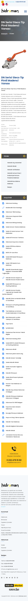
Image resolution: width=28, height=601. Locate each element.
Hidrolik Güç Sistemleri (14, 163)
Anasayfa (4, 34)
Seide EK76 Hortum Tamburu (15, 238)
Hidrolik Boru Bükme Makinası (13, 182)
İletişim (9, 187)
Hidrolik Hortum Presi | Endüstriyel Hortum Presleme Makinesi (14, 175)
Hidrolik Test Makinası (13, 422)
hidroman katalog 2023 (13, 339)
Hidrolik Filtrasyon (11, 373)
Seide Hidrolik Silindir (12, 362)
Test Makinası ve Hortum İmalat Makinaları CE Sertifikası (15, 312)
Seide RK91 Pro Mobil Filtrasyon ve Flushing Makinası (15, 344)
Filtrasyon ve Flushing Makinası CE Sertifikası (15, 306)
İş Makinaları (10, 328)
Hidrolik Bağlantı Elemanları (14, 426)
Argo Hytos (9, 324)
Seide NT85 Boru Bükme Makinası (13, 247)
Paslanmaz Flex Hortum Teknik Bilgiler (15, 333)
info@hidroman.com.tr (14, 462)
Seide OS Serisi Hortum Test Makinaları (14, 232)
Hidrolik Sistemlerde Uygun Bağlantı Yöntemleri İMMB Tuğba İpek (12, 271)
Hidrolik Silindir (11, 166)
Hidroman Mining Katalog (14, 223)
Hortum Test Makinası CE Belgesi (14, 384)
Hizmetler (3, 548)
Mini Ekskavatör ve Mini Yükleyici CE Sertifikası (13, 318)
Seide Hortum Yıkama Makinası (15, 227)
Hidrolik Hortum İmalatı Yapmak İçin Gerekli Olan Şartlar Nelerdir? (12, 292)
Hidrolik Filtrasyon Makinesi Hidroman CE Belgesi (14, 397)
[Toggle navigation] (25, 11)
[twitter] (9, 578)
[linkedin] (14, 578)
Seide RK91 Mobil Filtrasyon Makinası (14, 258)
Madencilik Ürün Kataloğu (14, 208)
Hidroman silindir (11, 349)
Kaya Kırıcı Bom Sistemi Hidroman (13, 408)
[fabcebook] (1, 578)
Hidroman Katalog (11, 203)
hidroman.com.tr (23, 596)
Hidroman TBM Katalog (13, 212)
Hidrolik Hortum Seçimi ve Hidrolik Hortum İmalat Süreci (15, 279)
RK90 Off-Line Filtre (12, 252)
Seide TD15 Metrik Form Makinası (13, 264)
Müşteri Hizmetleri (15, 2)
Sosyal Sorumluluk (5, 530)
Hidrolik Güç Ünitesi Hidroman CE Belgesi (15, 391)
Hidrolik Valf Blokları (13, 170)
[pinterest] (17, 578)
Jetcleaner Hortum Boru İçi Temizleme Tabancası (14, 436)
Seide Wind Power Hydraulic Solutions (14, 378)
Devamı (3, 507)
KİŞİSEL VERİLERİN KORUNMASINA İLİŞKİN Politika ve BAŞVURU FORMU (14, 534)
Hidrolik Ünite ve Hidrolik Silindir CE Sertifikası (15, 299)
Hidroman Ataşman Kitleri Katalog (14, 217)
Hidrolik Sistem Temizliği (13, 358)
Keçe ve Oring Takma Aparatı (15, 417)
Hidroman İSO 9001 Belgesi (14, 402)
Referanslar (4, 520)
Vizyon (3, 525)
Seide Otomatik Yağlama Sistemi (14, 368)
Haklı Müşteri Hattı (6, 528)
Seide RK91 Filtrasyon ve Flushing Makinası (13, 285)
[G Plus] (12, 578)
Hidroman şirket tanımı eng (14, 354)
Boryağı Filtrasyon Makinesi (14, 413)
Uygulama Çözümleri (6, 522)
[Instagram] (4, 578)
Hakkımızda (4, 517)
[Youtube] (7, 578)
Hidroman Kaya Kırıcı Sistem (14, 242)
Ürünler (3, 545)
